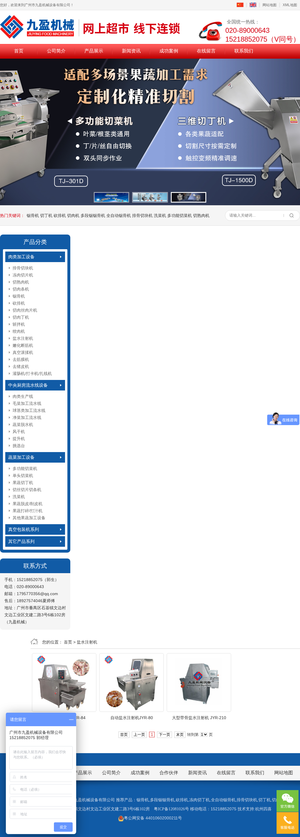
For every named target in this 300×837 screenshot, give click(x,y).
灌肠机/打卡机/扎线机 (32, 373)
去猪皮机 (21, 366)
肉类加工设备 (21, 256)
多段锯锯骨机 (93, 215)
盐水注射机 (23, 338)
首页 (18, 50)
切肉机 (73, 215)
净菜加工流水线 (27, 417)
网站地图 (269, 5)
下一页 (164, 734)
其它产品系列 (21, 541)
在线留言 (206, 50)
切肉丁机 (21, 317)
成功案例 (168, 50)
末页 (180, 734)
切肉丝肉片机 (25, 310)
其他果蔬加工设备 (29, 517)
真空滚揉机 (23, 352)
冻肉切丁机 (199, 800)
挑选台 (19, 445)
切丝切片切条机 (27, 489)
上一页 (139, 734)
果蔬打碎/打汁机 (27, 510)
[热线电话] (288, 823)
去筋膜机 (21, 359)
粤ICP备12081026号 (171, 809)
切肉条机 (21, 289)
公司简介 (56, 50)
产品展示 (93, 50)
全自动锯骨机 (118, 215)
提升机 (19, 438)
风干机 (19, 431)
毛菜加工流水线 (27, 403)
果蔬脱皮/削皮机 (27, 503)
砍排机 (60, 215)
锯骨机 (33, 215)
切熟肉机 (201, 215)
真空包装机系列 (23, 529)
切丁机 (46, 215)
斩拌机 (19, 324)
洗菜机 (160, 215)
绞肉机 (19, 331)
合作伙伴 (168, 772)
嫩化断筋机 (23, 345)
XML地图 (290, 5)
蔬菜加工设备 (21, 457)
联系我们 (243, 50)
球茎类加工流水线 (29, 410)
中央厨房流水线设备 (28, 385)
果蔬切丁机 (23, 482)
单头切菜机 (23, 475)
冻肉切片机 (23, 275)
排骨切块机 (142, 215)
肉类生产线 (23, 396)
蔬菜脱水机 (23, 424)
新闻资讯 (131, 50)
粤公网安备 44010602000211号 (153, 818)
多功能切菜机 (179, 215)
